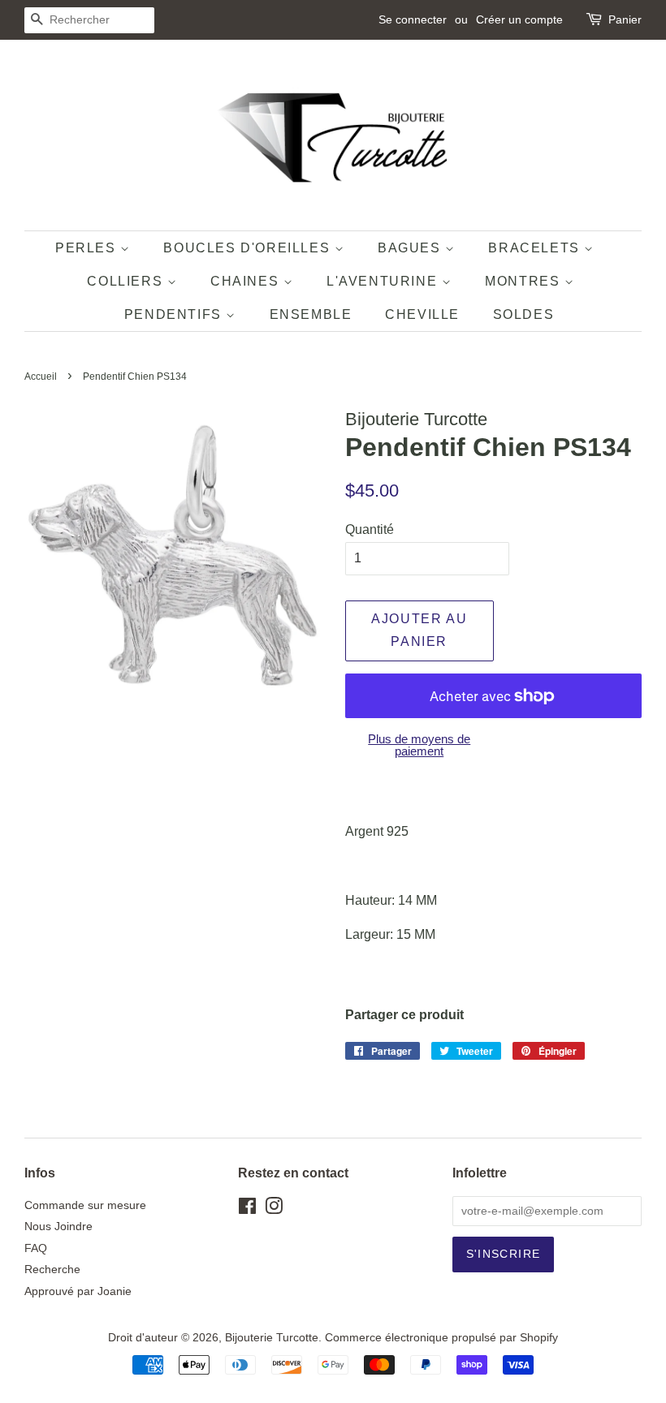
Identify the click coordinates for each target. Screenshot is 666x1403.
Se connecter (412, 19)
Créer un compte (519, 19)
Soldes (524, 314)
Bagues (411, 248)
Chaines (246, 281)
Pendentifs (175, 314)
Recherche (52, 1269)
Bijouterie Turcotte (271, 1338)
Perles (87, 248)
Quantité (369, 529)
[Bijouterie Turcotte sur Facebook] (247, 1209)
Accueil (40, 376)
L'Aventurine (384, 281)
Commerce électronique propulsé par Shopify (441, 1338)
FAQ (35, 1248)
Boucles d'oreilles (248, 248)
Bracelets (536, 248)
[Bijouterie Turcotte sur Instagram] (274, 1209)
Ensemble (311, 314)
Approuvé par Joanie (78, 1291)
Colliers (126, 281)
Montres (524, 281)
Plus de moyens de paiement (419, 745)
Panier (625, 19)
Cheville (422, 314)
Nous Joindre (58, 1226)
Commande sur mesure (85, 1205)
